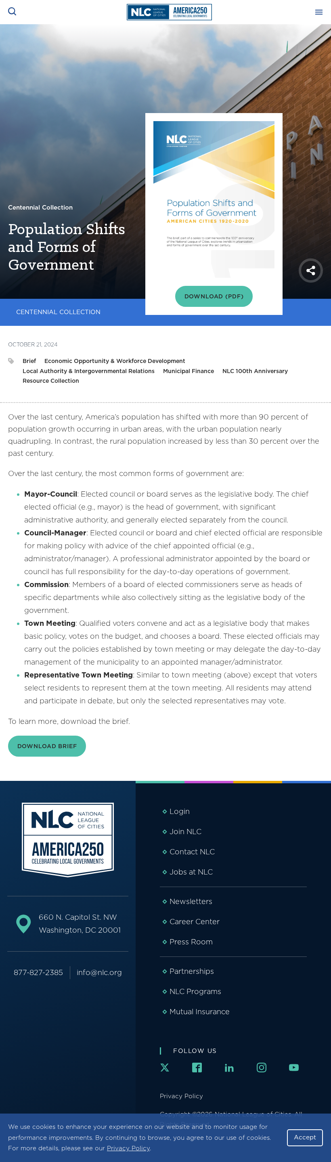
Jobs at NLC (191, 872)
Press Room (191, 942)
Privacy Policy (128, 1148)
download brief (47, 746)
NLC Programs (195, 991)
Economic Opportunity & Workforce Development (114, 361)
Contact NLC (192, 851)
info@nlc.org (99, 972)
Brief (29, 361)
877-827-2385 (38, 972)
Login (180, 811)
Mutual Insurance (200, 1011)
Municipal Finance (188, 371)
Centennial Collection (58, 312)
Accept (305, 1137)
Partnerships (192, 971)
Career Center (195, 921)
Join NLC (185, 831)
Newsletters (191, 901)
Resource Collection (51, 381)
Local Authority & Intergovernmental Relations (89, 371)
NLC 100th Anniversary (255, 371)
